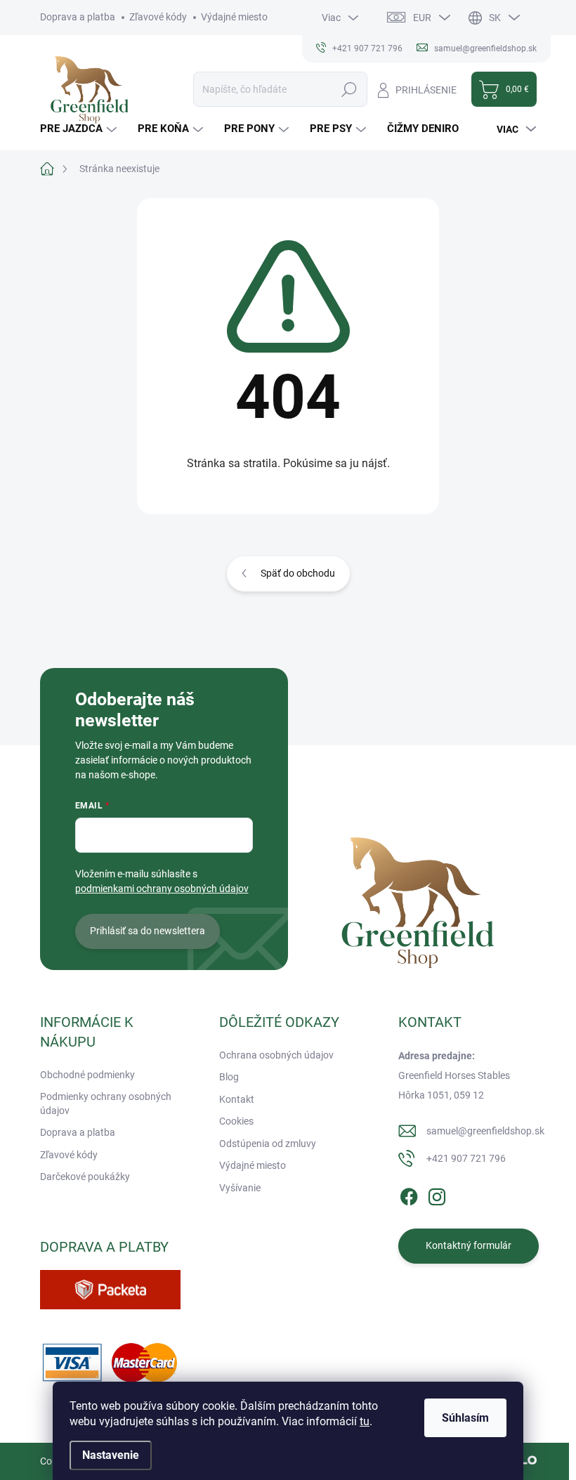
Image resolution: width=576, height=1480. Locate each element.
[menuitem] (80, 129)
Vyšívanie (240, 1187)
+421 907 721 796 (466, 1158)
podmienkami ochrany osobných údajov (162, 888)
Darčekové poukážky (85, 1176)
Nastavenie (110, 1455)
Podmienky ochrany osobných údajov (105, 1103)
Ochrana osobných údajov (276, 1055)
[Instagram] (436, 1194)
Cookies (236, 1121)
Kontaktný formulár (468, 1245)
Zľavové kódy (158, 16)
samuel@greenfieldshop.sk (485, 1131)
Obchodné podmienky (87, 1074)
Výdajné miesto (234, 16)
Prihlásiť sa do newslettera (147, 930)
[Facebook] (408, 1194)
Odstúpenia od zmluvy (267, 1143)
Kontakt (236, 1099)
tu (364, 1421)
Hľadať (349, 89)
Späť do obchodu (298, 573)
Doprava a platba (77, 16)
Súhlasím (465, 1418)
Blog (229, 1076)
